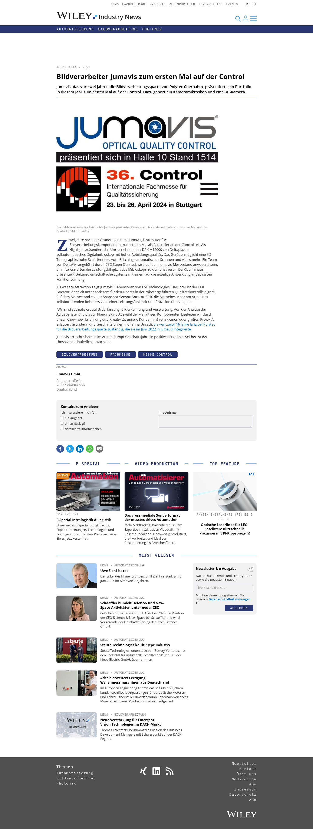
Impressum (245, 789)
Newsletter (244, 763)
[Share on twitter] (70, 449)
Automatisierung (75, 29)
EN (255, 4)
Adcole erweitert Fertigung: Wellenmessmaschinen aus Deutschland (134, 680)
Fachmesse (120, 354)
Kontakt (248, 768)
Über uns (247, 774)
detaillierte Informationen (83, 429)
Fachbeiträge (134, 4)
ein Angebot (73, 418)
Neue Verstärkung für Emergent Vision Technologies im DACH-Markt (130, 722)
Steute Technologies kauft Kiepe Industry (135, 645)
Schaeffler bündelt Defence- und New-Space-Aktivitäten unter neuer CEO (132, 605)
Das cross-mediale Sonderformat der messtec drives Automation (152, 517)
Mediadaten (244, 779)
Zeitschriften (182, 4)
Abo (253, 784)
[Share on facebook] (60, 449)
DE (248, 4)
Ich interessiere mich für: (79, 412)
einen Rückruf (75, 424)
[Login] (245, 18)
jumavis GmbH (69, 374)
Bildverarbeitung (118, 29)
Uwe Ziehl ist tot (114, 570)
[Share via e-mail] (99, 449)
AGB (253, 800)
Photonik (152, 29)
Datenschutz (243, 794)
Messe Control (157, 354)
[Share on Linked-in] (80, 449)
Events (232, 4)
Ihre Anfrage (168, 412)
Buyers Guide (210, 4)
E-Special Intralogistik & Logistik (83, 519)
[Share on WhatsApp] (89, 449)
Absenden (239, 608)
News (115, 4)
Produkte (158, 4)
